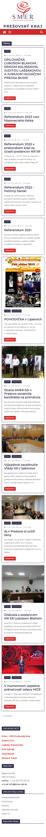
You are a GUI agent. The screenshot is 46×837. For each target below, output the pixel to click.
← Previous (7, 716)
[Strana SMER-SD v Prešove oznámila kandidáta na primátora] (23, 362)
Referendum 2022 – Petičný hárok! (19, 189)
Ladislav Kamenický (12, 745)
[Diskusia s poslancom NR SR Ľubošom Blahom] (23, 584)
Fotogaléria (17, 311)
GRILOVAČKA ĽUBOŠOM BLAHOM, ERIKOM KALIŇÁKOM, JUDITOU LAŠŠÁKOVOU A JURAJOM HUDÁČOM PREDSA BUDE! (22, 69)
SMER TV (6, 814)
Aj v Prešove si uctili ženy (19, 533)
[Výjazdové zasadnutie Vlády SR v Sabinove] (23, 438)
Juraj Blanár (8, 754)
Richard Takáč (9, 758)
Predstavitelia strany (11, 797)
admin (20, 55)
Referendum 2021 (17, 230)
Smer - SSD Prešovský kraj (16, 736)
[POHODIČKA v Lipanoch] (23, 282)
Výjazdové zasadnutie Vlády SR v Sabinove (21, 466)
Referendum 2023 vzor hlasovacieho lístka (21, 118)
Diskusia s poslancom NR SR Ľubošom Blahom (23, 616)
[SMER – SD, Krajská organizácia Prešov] (4, 32)
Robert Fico (8, 740)
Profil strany (7, 802)
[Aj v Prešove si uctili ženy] (23, 507)
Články (7, 51)
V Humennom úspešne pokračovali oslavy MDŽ (22, 687)
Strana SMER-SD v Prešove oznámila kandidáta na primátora (22, 393)
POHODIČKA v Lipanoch (23, 319)
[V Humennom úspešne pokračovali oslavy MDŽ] (23, 659)
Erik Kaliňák (8, 749)
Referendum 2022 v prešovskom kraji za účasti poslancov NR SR (22, 147)
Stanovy (5, 806)
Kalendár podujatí (10, 810)
